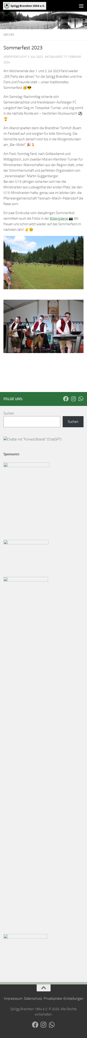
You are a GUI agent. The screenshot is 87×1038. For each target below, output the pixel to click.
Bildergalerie (59, 218)
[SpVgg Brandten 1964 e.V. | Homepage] (32, 6)
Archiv (8, 35)
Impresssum (13, 998)
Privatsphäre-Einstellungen (63, 998)
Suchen (8, 413)
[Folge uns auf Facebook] (66, 399)
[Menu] (81, 6)
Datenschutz (33, 998)
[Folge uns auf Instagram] (73, 399)
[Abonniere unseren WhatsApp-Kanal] (81, 399)
